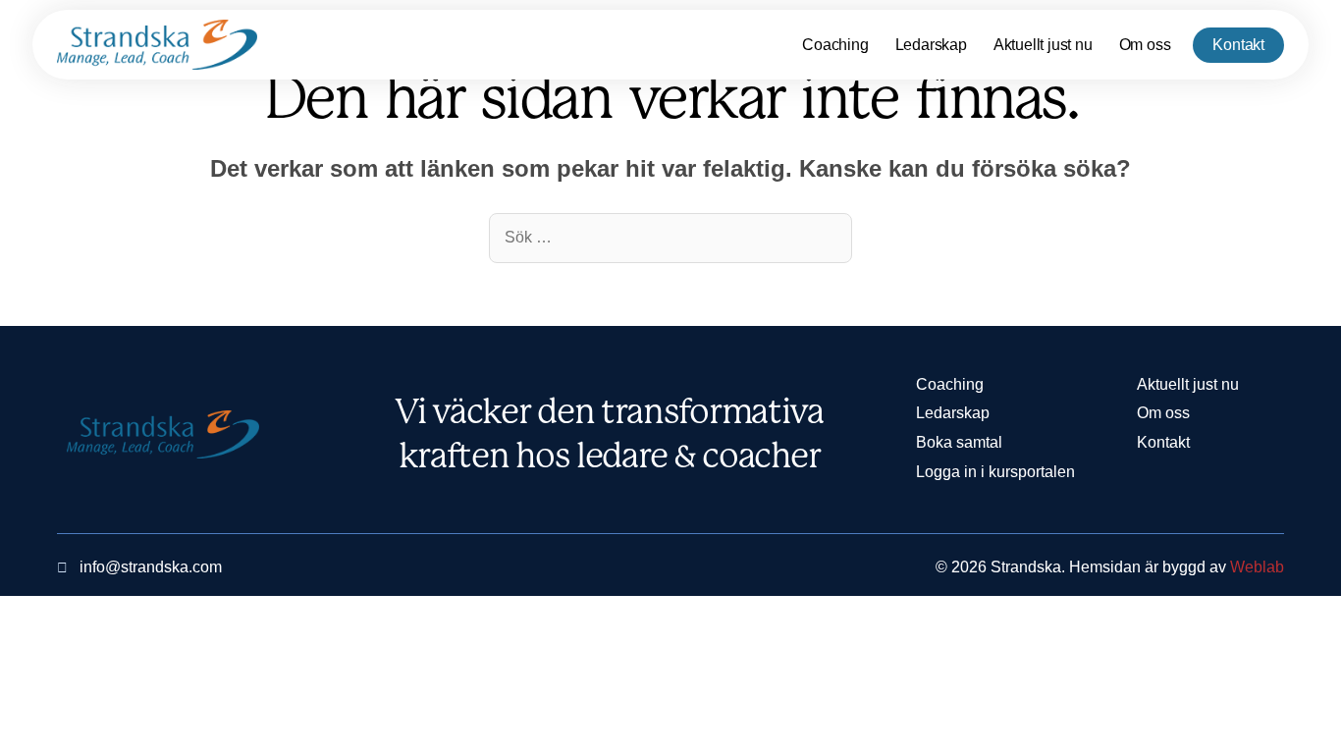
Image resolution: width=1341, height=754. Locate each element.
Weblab (1257, 567)
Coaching (835, 44)
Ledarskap (931, 44)
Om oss (1145, 44)
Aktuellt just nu (1043, 44)
